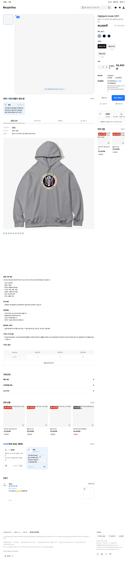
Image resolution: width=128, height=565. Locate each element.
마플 (9, 2)
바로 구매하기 (118, 98)
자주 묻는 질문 (101, 536)
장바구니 (104, 98)
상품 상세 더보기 (49, 363)
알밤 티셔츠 (30, 429)
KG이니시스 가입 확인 (48, 547)
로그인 (110, 2)
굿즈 (13, 130)
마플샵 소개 (17, 532)
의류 (17, 130)
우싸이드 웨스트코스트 (10, 429)
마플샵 (5, 2)
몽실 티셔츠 (53, 429)
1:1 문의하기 (112, 536)
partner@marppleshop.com (114, 547)
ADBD (14, 127)
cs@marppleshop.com (112, 545)
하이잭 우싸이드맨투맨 (79, 429)
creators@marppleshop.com (111, 549)
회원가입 (115, 2)
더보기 (92, 99)
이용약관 (24, 532)
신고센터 (121, 536)
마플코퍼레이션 (7, 532)
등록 (21, 466)
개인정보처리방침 (34, 532)
